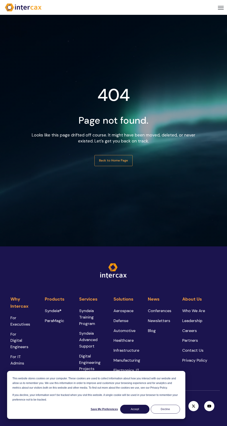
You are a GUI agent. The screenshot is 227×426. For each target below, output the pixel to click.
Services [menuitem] (88, 299)
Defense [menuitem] (121, 320)
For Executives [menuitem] (20, 321)
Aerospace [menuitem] (123, 310)
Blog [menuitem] (152, 330)
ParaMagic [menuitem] (54, 320)
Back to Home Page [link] (113, 160)
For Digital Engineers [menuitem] (19, 341)
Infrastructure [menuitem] (126, 350)
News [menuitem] (154, 299)
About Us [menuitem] (192, 299)
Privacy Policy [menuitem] (194, 360)
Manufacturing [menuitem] (127, 360)
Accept (135, 409)
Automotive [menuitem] (124, 330)
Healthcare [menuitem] (124, 340)
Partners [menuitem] (190, 340)
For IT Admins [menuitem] (17, 360)
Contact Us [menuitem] (193, 350)
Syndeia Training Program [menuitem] (87, 317)
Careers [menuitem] (189, 330)
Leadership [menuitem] (192, 320)
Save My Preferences (104, 409)
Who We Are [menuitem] (193, 310)
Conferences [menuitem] (159, 310)
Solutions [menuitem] (123, 299)
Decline (165, 409)
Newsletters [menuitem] (159, 320)
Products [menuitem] (55, 299)
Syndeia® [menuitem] (53, 310)
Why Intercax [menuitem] (19, 302)
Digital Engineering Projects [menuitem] (90, 362)
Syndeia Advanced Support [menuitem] (88, 340)
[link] (23, 7)
